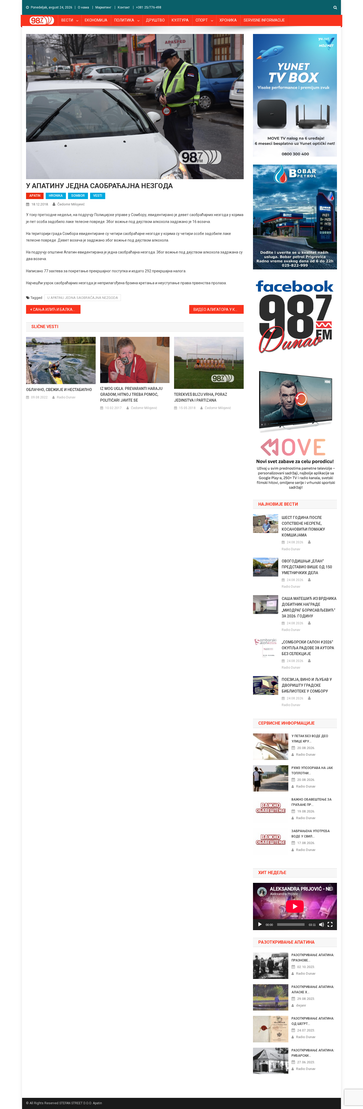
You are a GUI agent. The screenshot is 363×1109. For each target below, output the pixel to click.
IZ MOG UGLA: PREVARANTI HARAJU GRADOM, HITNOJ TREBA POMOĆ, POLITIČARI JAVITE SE (131, 394)
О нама (83, 7)
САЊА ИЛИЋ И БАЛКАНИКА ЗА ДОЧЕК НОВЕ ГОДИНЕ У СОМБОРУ (57, 309)
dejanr (301, 1005)
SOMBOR (78, 195)
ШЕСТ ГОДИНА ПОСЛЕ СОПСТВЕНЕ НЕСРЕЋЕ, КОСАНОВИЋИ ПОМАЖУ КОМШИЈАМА (303, 526)
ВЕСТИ (67, 20)
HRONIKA (56, 195)
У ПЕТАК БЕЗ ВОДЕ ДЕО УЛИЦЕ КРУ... (310, 738)
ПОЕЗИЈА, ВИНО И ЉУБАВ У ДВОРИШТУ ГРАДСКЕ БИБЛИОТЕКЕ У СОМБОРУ (307, 685)
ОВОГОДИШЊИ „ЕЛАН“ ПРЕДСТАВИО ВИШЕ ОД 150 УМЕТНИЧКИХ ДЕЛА (307, 567)
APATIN (34, 195)
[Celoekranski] (330, 924)
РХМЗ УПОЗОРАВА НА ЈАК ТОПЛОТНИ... (312, 770)
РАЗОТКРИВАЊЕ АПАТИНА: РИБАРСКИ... (313, 1053)
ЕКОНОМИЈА (96, 20)
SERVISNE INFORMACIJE (264, 20)
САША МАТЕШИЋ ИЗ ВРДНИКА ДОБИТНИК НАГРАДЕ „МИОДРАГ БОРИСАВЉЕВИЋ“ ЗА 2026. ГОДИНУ (309, 607)
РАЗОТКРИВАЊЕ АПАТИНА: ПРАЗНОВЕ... (313, 957)
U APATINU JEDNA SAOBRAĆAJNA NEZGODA (82, 298)
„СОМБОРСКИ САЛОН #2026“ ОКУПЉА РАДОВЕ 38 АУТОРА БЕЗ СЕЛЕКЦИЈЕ (308, 648)
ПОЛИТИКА (124, 20)
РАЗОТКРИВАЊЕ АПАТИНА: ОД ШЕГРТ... (313, 1021)
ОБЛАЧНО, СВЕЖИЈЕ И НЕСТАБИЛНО (59, 390)
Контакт (124, 7)
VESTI (97, 195)
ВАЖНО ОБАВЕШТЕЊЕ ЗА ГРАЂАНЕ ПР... (312, 802)
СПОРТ (202, 20)
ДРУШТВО (155, 20)
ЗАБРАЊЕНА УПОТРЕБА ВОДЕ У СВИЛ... (311, 833)
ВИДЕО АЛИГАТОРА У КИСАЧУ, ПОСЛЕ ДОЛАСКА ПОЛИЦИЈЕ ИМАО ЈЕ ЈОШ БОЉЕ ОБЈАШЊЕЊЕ (218, 309)
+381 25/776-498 (148, 7)
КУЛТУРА (180, 20)
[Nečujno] (321, 924)
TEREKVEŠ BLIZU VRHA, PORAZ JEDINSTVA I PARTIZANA (200, 397)
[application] (295, 906)
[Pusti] (260, 924)
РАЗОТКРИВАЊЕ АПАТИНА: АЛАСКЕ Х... (313, 989)
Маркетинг (103, 7)
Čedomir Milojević (71, 204)
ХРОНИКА (228, 20)
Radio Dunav (66, 397)
